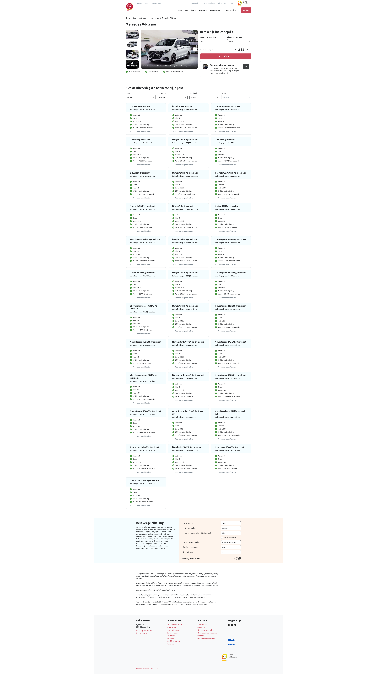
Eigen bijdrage (187, 552)
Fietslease (170, 644)
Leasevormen (215, 10)
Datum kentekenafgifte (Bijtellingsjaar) (196, 533)
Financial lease (172, 627)
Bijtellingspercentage (190, 547)
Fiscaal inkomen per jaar (191, 542)
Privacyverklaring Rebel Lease (147, 669)
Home (180, 10)
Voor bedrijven (209, 3)
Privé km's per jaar (189, 528)
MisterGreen (222, 3)
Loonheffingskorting (229, 538)
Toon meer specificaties (142, 131)
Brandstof (193, 93)
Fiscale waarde (187, 523)
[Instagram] (235, 625)
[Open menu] (196, 10)
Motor (128, 93)
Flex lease (170, 638)
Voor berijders (196, 3)
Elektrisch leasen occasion (207, 633)
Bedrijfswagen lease (174, 641)
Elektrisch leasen (173, 630)
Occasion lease (172, 633)
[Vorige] (144, 49)
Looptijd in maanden (208, 37)
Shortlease (171, 636)
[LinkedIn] (232, 625)
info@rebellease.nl (145, 631)
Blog (147, 3)
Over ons (200, 636)
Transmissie (162, 93)
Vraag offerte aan (225, 56)
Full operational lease (174, 625)
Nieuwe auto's (154, 18)
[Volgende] (195, 49)
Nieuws (139, 3)
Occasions (201, 627)
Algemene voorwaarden (206, 638)
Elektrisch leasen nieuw (206, 630)
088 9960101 (143, 633)
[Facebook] (229, 625)
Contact (246, 10)
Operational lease (139, 18)
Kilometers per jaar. (234, 37)
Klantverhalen (157, 3)
